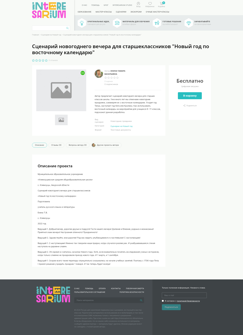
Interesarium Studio (122, 5)
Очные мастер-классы (157, 12)
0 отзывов (53, 60)
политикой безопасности (188, 301)
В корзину (190, 95)
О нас (84, 5)
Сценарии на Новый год (121, 126)
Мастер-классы (104, 12)
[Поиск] (141, 300)
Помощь (95, 5)
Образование (84, 12)
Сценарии (121, 12)
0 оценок (108, 81)
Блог (106, 5)
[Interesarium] (53, 294)
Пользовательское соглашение (89, 292)
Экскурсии (136, 12)
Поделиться (191, 105)
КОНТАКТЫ (116, 288)
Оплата (102, 288)
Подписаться (171, 307)
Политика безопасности (132, 292)
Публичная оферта (135, 288)
